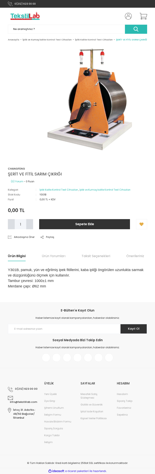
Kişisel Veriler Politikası (94, 418)
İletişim (48, 442)
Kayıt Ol (133, 329)
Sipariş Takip (124, 401)
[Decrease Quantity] (11, 224)
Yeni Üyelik (50, 394)
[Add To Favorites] (141, 224)
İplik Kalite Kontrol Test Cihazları (59, 189)
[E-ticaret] (77, 471)
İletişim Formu (52, 414)
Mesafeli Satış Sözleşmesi (89, 395)
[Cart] (142, 16)
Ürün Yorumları (53, 256)
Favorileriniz (124, 408)
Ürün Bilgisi (17, 256)
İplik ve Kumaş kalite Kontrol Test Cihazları (105, 189)
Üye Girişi (49, 401)
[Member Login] (127, 16)
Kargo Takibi (52, 435)
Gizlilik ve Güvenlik (92, 404)
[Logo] (25, 16)
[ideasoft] (56, 471)
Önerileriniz (135, 256)
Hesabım (122, 394)
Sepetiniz (122, 414)
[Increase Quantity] (29, 224)
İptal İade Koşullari (92, 411)
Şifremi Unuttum (54, 408)
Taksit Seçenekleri (96, 256)
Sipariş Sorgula (53, 428)
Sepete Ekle (84, 224)
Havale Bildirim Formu (57, 421)
